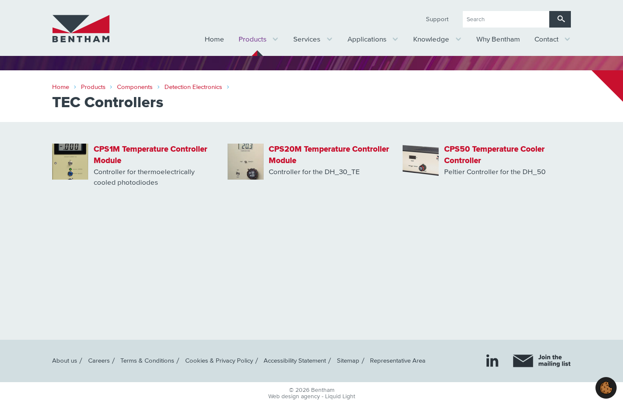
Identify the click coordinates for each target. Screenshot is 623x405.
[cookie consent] (606, 387)
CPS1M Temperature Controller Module (150, 154)
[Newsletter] (542, 360)
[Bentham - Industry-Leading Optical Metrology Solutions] (81, 29)
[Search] (560, 19)
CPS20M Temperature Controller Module (329, 154)
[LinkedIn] (492, 360)
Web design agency (295, 396)
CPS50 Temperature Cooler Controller (494, 154)
